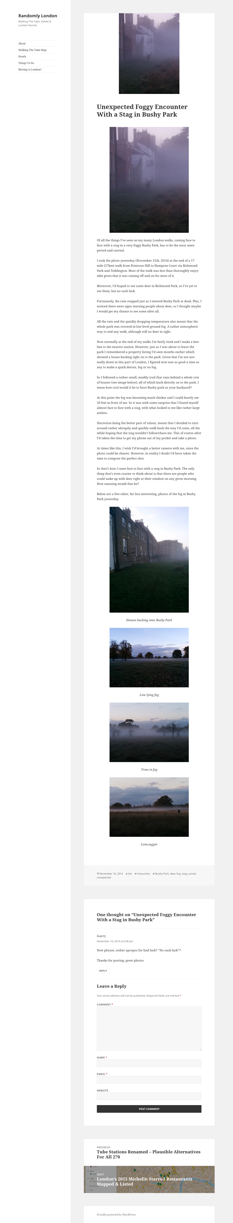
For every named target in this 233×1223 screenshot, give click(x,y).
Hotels (22, 56)
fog (178, 873)
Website (102, 1090)
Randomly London (37, 16)
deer (172, 873)
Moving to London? (30, 69)
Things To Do (26, 63)
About (22, 43)
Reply (103, 970)
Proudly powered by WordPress (116, 1214)
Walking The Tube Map (32, 50)
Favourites (143, 873)
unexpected (104, 877)
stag (184, 873)
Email (102, 1074)
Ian (130, 873)
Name (102, 1057)
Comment (105, 1004)
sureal (192, 873)
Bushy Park (162, 873)
